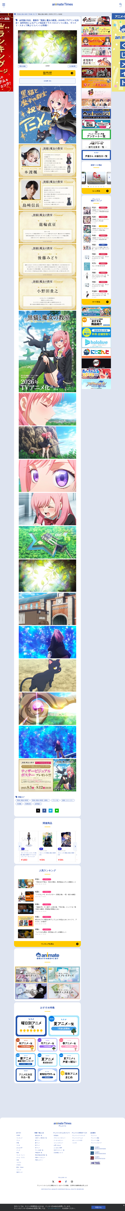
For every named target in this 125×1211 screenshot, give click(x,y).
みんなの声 (19, 1147)
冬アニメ (37, 1147)
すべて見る (96, 302)
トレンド (19, 1169)
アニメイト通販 (95, 1138)
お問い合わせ (57, 1145)
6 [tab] (101, 186)
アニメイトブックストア (78, 1135)
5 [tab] (99, 186)
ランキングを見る (47, 944)
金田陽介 (37, 804)
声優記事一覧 (38, 1152)
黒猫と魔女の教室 (22, 800)
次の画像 (71, 66)
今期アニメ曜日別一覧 (41, 1138)
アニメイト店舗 (95, 1140)
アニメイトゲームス (77, 1138)
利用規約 (56, 1135)
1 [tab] (88, 186)
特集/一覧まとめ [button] (39, 1133)
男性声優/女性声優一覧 (41, 1155)
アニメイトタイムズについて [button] (61, 1133)
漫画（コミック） (67, 800)
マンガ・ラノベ (21, 1155)
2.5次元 (19, 1165)
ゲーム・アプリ (21, 1157)
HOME (18, 1135)
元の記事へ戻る (47, 80)
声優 (18, 1143)
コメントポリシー (58, 1143)
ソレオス (74, 1143)
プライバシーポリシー (59, 1138)
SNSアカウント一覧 (59, 1150)
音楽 (18, 1160)
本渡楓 (19, 804)
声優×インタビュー (40, 1157)
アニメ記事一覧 (39, 1150)
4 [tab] (96, 186)
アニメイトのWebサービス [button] (79, 1133)
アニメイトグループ (96, 1143)
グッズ (18, 1150)
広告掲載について (58, 1152)
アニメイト (94, 1135)
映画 (18, 1152)
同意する (98, 1207)
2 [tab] (91, 186)
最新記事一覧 (38, 1135)
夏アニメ (37, 1143)
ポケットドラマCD (77, 1140)
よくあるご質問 (58, 1147)
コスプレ (19, 1162)
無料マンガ (19, 1172)
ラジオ (18, 1145)
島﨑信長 (28, 804)
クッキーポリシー (58, 1140)
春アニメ (37, 1140)
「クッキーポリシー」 (54, 1208)
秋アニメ (37, 1145)
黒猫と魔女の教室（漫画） (40, 800)
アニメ (18, 1140)
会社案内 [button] (93, 1133)
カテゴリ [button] (18, 1133)
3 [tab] (94, 186)
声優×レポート (39, 1160)
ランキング (19, 1138)
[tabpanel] (96, 178)
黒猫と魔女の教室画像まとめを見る (47, 73)
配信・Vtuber (20, 1167)
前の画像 (23, 66)
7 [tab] (104, 186)
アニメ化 (55, 800)
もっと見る (96, 191)
